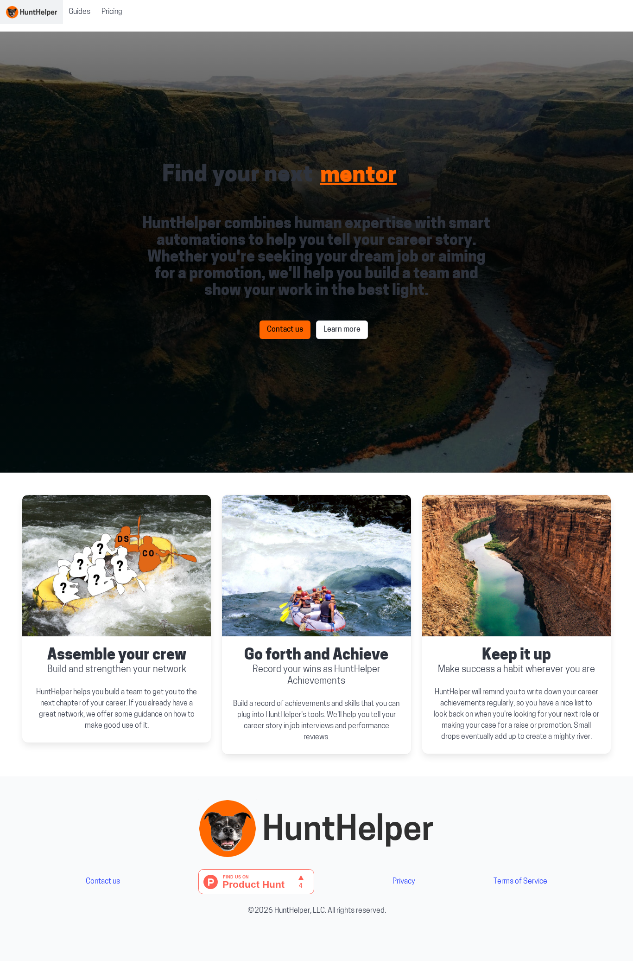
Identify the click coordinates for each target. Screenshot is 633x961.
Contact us (285, 329)
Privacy (403, 881)
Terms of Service (520, 881)
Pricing (111, 12)
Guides (79, 12)
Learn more (342, 329)
